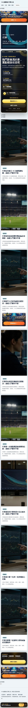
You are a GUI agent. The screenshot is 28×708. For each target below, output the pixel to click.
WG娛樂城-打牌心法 (7, 2)
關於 (13, 5)
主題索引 (3, 694)
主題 (6, 5)
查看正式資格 (14, 661)
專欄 (9, 5)
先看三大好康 (14, 105)
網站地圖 (20, 694)
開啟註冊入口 (14, 101)
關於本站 (15, 694)
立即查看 (21, 704)
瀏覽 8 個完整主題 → (7, 46)
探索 (2, 5)
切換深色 (17, 5)
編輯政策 (9, 694)
